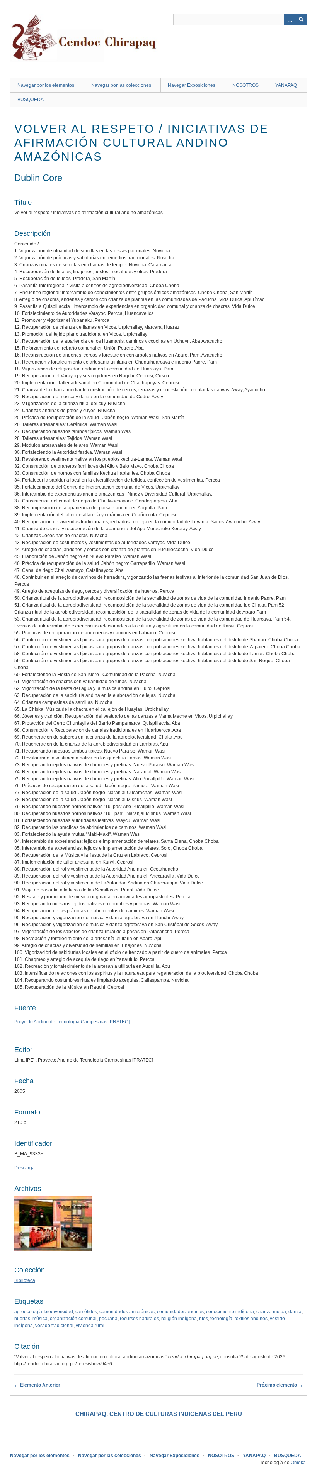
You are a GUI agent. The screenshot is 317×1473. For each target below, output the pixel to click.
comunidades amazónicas (127, 1311)
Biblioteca (24, 1280)
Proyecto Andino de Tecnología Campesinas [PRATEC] (72, 1022)
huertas (22, 1318)
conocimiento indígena (230, 1311)
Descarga (24, 1167)
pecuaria (108, 1318)
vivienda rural (90, 1325)
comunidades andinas (180, 1311)
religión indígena (179, 1318)
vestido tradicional (54, 1325)
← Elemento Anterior (37, 1385)
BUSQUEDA (30, 99)
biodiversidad (58, 1311)
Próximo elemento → (280, 1385)
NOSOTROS (245, 85)
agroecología (28, 1311)
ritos (203, 1318)
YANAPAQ (286, 85)
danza (295, 1311)
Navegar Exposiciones (191, 85)
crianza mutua (271, 1311)
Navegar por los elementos (45, 85)
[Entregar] (301, 19)
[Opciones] (289, 19)
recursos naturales (139, 1318)
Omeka (298, 1462)
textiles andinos (251, 1318)
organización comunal (73, 1318)
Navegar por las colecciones (121, 85)
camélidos (86, 1311)
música (40, 1318)
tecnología (221, 1318)
